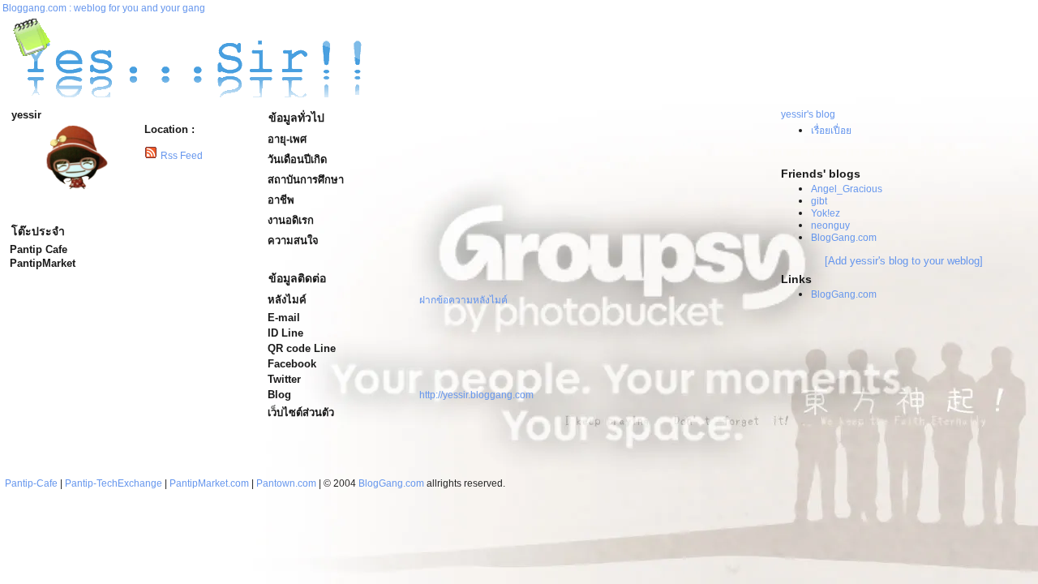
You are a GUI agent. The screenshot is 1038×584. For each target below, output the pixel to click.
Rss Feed (182, 155)
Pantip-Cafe (31, 483)
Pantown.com (286, 483)
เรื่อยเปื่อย (831, 130)
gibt (819, 201)
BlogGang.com (844, 237)
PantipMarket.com (209, 483)
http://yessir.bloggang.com (476, 395)
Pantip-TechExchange (113, 483)
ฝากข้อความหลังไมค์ (463, 300)
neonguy (830, 225)
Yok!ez (825, 213)
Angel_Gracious (846, 189)
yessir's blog (808, 114)
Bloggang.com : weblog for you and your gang (103, 8)
